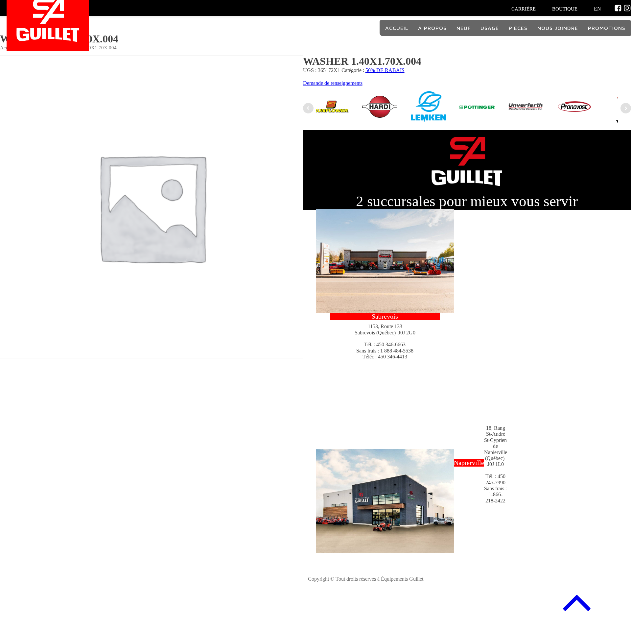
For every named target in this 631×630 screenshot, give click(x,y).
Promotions (606, 28)
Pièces (518, 28)
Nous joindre (557, 28)
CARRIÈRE (523, 9)
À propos (432, 28)
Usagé (489, 28)
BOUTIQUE (564, 9)
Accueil (396, 28)
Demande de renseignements (332, 83)
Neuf (463, 28)
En (597, 9)
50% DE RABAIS (385, 70)
